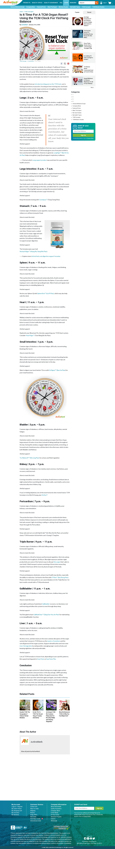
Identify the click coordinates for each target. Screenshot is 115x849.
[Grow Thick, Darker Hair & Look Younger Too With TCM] (77, 46)
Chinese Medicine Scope (17, 7)
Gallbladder (46, 604)
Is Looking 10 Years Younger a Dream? (88, 57)
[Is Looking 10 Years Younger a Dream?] (77, 57)
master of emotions (53, 641)
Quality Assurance (56, 808)
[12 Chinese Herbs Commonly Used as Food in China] (77, 69)
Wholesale (54, 821)
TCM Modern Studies (98, 7)
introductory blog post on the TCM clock (48, 84)
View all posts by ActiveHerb (30, 751)
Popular (77, 12)
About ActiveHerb (56, 806)
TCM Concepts (86, 7)
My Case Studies (63, 7)
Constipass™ (43, 200)
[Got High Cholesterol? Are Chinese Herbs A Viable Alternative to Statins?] (77, 21)
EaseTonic (40, 659)
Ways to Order (34, 808)
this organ (57, 562)
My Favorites (15, 812)
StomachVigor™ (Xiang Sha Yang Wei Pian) (33, 251)
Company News (30, 7)
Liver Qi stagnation (26, 646)
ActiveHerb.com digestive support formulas (45, 256)
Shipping (32, 810)
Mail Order (33, 817)
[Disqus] (45, 778)
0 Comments (31, 61)
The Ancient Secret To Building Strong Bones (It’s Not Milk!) (88, 34)
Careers (53, 819)
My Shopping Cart (17, 810)
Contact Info (33, 806)
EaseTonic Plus (51, 659)
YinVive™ (44, 495)
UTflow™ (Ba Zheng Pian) (60, 577)
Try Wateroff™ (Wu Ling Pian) (29, 458)
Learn (21, 11)
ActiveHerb (24, 24)
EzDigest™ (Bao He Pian (57, 370)
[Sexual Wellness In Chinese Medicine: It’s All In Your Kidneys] (77, 81)
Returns (32, 812)
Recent (89, 12)
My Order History (17, 808)
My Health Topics (75, 7)
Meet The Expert (52, 7)
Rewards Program (56, 817)
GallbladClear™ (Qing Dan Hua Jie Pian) (46, 614)
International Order (35, 821)
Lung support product (39, 160)
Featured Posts (41, 7)
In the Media (54, 812)
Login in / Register (17, 806)
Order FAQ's (33, 815)
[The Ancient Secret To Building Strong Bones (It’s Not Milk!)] (77, 34)
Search (96, 2)
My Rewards (15, 815)
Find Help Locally (35, 819)
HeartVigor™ (30, 335)
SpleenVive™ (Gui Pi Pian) (45, 293)
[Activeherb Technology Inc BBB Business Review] (19, 827)
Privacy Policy (90, 138)
